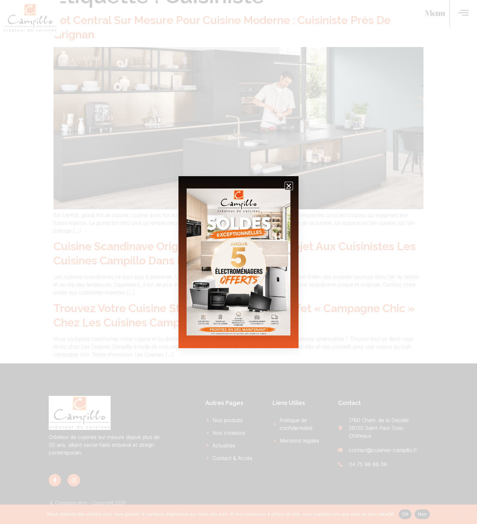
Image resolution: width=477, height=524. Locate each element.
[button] (289, 186)
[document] (238, 262)
